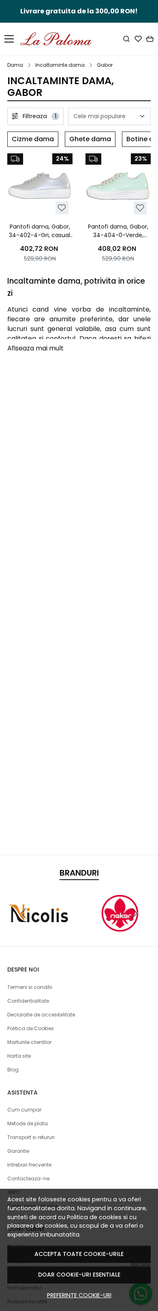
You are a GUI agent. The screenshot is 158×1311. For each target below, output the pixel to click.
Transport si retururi (31, 1137)
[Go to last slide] (23, 913)
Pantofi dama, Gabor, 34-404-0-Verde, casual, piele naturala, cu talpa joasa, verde (118, 231)
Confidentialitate (28, 1000)
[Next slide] (134, 913)
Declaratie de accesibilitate (41, 1014)
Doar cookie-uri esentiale (79, 1275)
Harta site (19, 1055)
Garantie (18, 1151)
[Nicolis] (38, 928)
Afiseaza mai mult (35, 348)
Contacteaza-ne (28, 1178)
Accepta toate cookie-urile (79, 1254)
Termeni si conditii (29, 987)
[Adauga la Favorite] (62, 208)
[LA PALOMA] (58, 39)
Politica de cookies (94, 1217)
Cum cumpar (24, 1109)
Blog (13, 1069)
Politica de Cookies (30, 1028)
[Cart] (150, 38)
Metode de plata (27, 1123)
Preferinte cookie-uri (79, 1295)
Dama (15, 65)
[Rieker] (120, 928)
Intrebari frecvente (29, 1164)
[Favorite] (138, 38)
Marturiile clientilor (29, 1042)
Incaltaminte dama (60, 65)
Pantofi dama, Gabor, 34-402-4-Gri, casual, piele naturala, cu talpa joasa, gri (40, 231)
